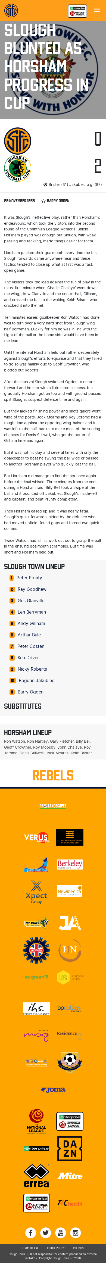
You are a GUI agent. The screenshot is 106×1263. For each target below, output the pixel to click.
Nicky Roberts (32, 669)
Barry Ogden (30, 692)
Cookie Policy (56, 1248)
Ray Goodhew (32, 589)
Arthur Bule (29, 635)
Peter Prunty (29, 578)
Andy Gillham (31, 623)
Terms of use (30, 1248)
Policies (78, 1248)
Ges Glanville (31, 601)
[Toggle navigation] (97, 9)
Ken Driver (28, 658)
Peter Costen (30, 646)
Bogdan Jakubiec (36, 681)
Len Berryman (32, 612)
